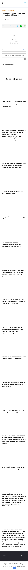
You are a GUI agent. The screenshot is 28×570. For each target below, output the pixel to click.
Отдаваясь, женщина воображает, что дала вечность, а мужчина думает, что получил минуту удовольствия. (14, 273)
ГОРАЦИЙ (5, 20)
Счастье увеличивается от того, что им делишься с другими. (13, 411)
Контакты (23, 556)
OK (14, 568)
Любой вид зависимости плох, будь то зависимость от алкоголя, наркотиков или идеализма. (14, 165)
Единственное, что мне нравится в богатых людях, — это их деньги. (14, 357)
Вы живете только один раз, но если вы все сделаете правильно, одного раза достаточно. (14, 301)
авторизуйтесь (22, 50)
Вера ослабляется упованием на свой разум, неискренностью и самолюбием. (13, 384)
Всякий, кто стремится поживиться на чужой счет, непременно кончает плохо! (11, 244)
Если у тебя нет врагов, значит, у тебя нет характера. (13, 218)
